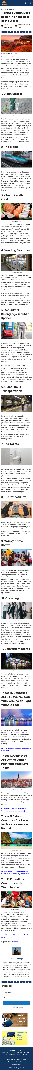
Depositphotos (16, 1064)
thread (15, 942)
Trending (10, 9)
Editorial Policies (21, 1059)
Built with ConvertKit (23, 1007)
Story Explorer (20, 1062)
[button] (25, 3)
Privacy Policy (11, 1059)
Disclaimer (11, 1062)
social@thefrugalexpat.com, (13, 1053)
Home (3, 9)
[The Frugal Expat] (4, 3)
